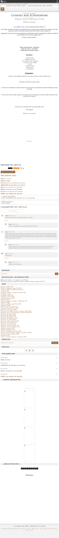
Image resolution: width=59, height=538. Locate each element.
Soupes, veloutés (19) (7, 328)
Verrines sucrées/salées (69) (10, 334)
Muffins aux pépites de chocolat (11, 376)
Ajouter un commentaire (12, 210)
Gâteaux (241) (5, 299)
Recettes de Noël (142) (8, 315)
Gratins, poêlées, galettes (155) (11, 304)
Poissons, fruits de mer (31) (9, 308)
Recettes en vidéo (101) (8, 319)
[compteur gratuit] (29, 469)
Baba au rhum (5, 360)
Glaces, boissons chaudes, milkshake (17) (14, 301)
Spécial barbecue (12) (8, 329)
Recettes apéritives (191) (9, 309)
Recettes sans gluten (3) (9, 322)
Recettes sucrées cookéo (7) (10, 325)
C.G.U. (41, 528)
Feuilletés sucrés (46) (7, 297)
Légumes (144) (5, 305)
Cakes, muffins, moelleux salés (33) (12, 289)
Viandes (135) (5, 335)
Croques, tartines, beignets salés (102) (13, 292)
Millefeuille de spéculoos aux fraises (13, 365)
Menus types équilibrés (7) (9, 307)
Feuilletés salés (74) (7, 295)
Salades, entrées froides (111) (10, 327)
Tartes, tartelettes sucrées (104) (11, 331)
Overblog (42, 526)
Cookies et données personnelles (50, 528)
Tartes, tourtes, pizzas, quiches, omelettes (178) (16, 332)
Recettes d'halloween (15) (9, 318)
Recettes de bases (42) (8, 314)
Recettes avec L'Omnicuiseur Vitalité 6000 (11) (16, 312)
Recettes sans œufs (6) (8, 324)
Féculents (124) (6, 294)
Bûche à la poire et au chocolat (11, 371)
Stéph (9, 528)
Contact (28, 528)
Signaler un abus (35, 528)
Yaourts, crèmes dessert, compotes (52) (13, 337)
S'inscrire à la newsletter (8, 172)
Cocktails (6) (5, 291)
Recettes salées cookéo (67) (10, 321)
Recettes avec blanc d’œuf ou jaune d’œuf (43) (16, 311)
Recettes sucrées (29, 13)
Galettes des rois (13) (8, 298)
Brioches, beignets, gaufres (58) (11, 288)
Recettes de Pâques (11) (8, 317)
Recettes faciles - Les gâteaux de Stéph (29, 6)
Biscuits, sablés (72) (7, 287)
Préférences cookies (29, 530)
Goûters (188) (5, 302)
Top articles (23, 528)
